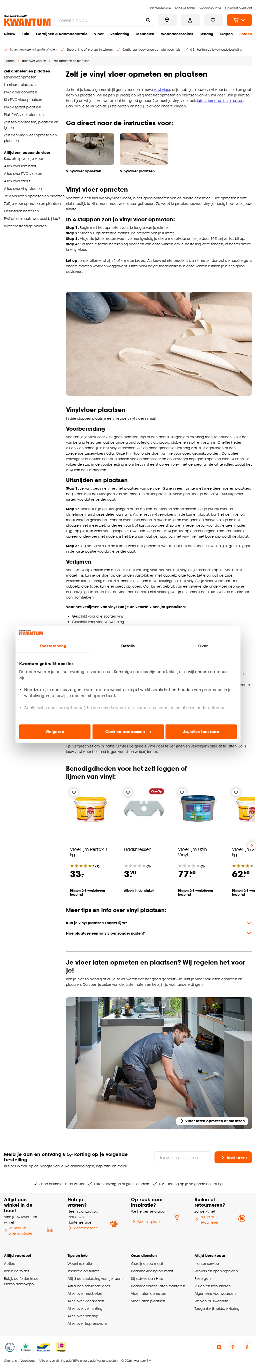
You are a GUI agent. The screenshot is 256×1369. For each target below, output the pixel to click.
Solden (246, 34)
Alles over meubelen (85, 1293)
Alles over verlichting (85, 1308)
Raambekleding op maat (152, 1271)
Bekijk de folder (16, 1271)
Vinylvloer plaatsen (137, 171)
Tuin (25, 34)
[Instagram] (219, 1347)
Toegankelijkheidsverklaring (217, 1308)
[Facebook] (247, 1347)
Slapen (226, 34)
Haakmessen (138, 849)
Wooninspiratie (149, 1221)
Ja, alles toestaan (201, 731)
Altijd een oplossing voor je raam (95, 1278)
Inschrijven (237, 1157)
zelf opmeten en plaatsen (71, 61)
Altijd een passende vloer (89, 1286)
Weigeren (55, 731)
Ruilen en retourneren (209, 1219)
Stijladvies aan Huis (147, 1278)
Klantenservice (86, 1228)
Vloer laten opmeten (148, 1293)
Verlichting (120, 34)
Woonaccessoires (177, 34)
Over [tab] (203, 646)
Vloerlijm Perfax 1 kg (89, 851)
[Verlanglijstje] (74, 792)
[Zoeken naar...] (148, 20)
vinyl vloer (162, 89)
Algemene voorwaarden (215, 1293)
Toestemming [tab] (53, 646)
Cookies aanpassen (125, 731)
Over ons (10, 1361)
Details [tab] (128, 646)
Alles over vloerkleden (86, 1301)
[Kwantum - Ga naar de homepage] (27, 20)
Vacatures (27, 1361)
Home (10, 61)
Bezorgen (202, 1278)
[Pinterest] (233, 1347)
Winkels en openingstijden (20, 1230)
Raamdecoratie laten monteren (158, 1286)
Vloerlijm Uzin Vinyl (192, 851)
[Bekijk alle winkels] (167, 20)
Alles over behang (83, 1316)
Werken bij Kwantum (211, 1301)
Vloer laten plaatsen (148, 1301)
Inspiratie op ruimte (84, 1271)
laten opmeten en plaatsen (220, 100)
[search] (104, 20)
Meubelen (145, 34)
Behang (207, 34)
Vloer (99, 34)
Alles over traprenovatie (88, 1323)
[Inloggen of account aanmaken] (190, 20)
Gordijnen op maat (147, 1263)
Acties (9, 1263)
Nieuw (9, 34)
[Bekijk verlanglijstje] (213, 20)
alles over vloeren (34, 61)
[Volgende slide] (252, 846)
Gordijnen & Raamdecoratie (62, 34)
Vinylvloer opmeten (83, 171)
